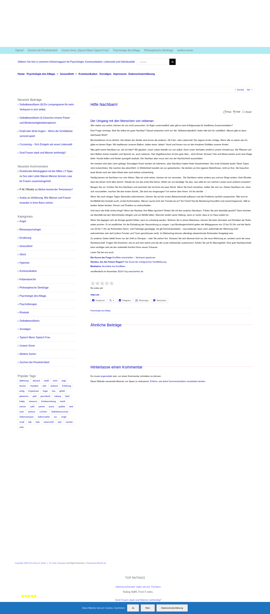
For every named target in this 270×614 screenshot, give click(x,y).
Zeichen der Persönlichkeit (34, 362)
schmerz (43, 412)
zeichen (69, 422)
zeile (21, 427)
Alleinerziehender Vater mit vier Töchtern (138, 587)
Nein (147, 608)
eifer (44, 386)
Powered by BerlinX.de (96, 563)
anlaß (46, 381)
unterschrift (49, 422)
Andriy (23, 197)
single (63, 417)
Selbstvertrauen (26, 417)
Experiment (33, 391)
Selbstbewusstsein (59, 412)
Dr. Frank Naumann (57, 563)
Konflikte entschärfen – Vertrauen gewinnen (133, 257)
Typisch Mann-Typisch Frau (35, 337)
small (21, 422)
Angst (23, 221)
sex (55, 417)
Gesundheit (26, 246)
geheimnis (24, 396)
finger (45, 391)
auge (64, 381)
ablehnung (24, 381)
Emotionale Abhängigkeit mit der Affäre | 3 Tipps (46, 171)
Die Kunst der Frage (101, 257)
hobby (22, 401)
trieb (38, 422)
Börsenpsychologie (30, 229)
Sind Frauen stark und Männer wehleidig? (43, 152)
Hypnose (25, 262)
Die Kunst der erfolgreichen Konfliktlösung (128, 262)
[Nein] (266, 608)
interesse (33, 401)
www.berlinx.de (135, 271)
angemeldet (106, 376)
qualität (61, 407)
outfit (32, 407)
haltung (57, 396)
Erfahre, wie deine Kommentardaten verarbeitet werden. (178, 381)
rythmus (31, 412)
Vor (248, 89)
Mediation (95, 266)
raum (21, 412)
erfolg (21, 391)
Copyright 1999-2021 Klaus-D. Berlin (30, 563)
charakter (34, 386)
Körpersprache (28, 279)
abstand (36, 381)
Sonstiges (25, 329)
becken (22, 386)
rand (71, 407)
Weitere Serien (28, 354)
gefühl (62, 391)
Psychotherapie (28, 304)
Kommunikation (28, 271)
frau (53, 391)
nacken (22, 407)
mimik (62, 401)
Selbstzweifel (44, 417)
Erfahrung (66, 386)
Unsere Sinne (27, 345)
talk (30, 422)
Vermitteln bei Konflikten (113, 266)
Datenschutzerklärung (172, 608)
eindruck (54, 386)
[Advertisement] (135, 23)
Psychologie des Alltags (100, 311)
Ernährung (25, 237)
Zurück (240, 89)
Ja (133, 608)
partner (42, 407)
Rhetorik (24, 312)
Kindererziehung (48, 401)
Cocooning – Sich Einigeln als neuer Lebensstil (46, 144)
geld (34, 396)
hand (67, 396)
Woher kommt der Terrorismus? (55, 189)
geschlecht (45, 396)
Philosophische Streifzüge (34, 287)
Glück (23, 254)
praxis (51, 407)
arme (55, 381)
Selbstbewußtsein (30, 320)
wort (60, 422)
